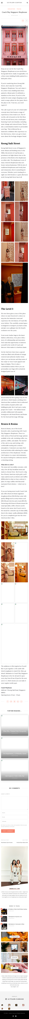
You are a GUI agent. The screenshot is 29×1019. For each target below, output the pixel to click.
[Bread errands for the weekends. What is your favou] (2, 1005)
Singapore (11, 9)
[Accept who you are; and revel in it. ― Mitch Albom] (2, 1009)
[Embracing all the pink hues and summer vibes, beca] (23, 1005)
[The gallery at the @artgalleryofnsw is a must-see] (16, 1005)
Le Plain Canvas (16, 999)
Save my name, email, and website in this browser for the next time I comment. (14, 825)
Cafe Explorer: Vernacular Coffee (16, 924)
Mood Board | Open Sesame (7, 842)
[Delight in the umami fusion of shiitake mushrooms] (9, 1005)
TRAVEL (19, 9)
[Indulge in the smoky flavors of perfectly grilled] (9, 1009)
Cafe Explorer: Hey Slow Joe (15, 916)
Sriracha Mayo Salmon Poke (22, 842)
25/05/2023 (14, 15)
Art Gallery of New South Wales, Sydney (17, 909)
